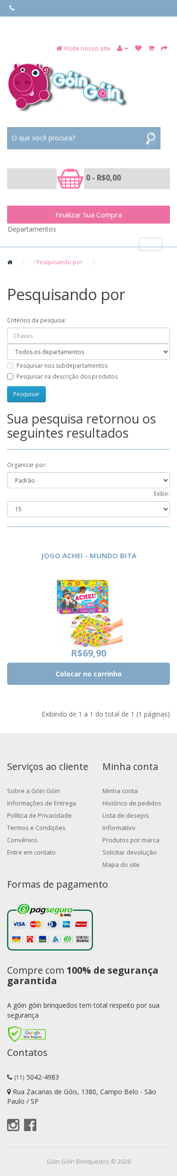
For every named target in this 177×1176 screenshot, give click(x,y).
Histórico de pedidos (131, 803)
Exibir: (162, 494)
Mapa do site (121, 864)
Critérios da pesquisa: (36, 320)
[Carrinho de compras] (151, 48)
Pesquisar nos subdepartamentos (62, 366)
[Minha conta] (122, 48)
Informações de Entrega (41, 803)
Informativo (118, 827)
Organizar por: (27, 465)
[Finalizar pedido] (164, 48)
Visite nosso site (87, 48)
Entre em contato (31, 852)
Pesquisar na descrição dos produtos (67, 376)
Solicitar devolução (129, 852)
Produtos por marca (131, 840)
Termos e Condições (36, 827)
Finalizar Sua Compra (88, 214)
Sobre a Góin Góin (33, 791)
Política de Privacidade (39, 815)
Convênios (22, 840)
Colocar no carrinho (89, 673)
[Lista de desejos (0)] (138, 48)
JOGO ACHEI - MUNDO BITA (88, 555)
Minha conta (120, 791)
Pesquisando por (59, 262)
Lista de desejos (125, 815)
